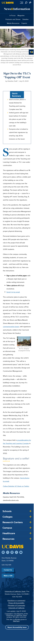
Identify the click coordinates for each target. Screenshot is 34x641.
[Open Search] (26, 3)
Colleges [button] (7, 517)
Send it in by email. (13, 292)
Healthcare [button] (9, 533)
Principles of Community (16, 605)
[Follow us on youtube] (20, 552)
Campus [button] (7, 528)
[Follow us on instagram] (7, 552)
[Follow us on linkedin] (12, 552)
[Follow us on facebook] (3, 552)
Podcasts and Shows (12, 19)
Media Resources (13, 23)
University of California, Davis (15, 591)
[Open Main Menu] (21, 3)
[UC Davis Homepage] (8, 3)
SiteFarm (16, 621)
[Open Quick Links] (30, 3)
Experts (24, 23)
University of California (16, 608)
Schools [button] (7, 511)
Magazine (21, 15)
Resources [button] (8, 539)
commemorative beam (11, 326)
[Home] (12, 546)
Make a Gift (8, 575)
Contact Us (8, 570)
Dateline (25, 19)
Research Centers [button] (13, 522)
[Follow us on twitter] (16, 552)
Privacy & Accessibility (16, 603)
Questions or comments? (16, 600)
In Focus (13, 15)
